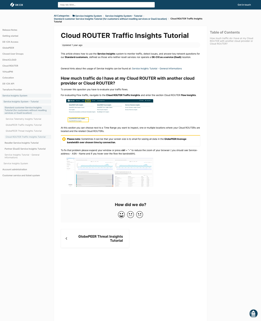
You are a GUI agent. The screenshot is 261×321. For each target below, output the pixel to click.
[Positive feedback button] (121, 215)
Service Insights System (14, 95)
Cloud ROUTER (10, 65)
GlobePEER (8, 47)
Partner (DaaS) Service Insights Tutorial (25, 148)
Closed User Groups (13, 53)
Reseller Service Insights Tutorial (21, 142)
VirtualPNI (7, 71)
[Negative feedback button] (139, 215)
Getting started (10, 35)
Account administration (14, 169)
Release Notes (9, 30)
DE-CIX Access (10, 41)
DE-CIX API (8, 83)
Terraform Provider (12, 89)
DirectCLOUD (9, 59)
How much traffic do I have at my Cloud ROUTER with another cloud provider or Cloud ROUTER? (231, 41)
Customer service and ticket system (21, 175)
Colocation (8, 77)
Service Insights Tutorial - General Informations (157, 68)
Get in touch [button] (244, 4)
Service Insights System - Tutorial (21, 101)
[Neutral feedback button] (130, 215)
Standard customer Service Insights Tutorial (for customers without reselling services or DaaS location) (26, 110)
